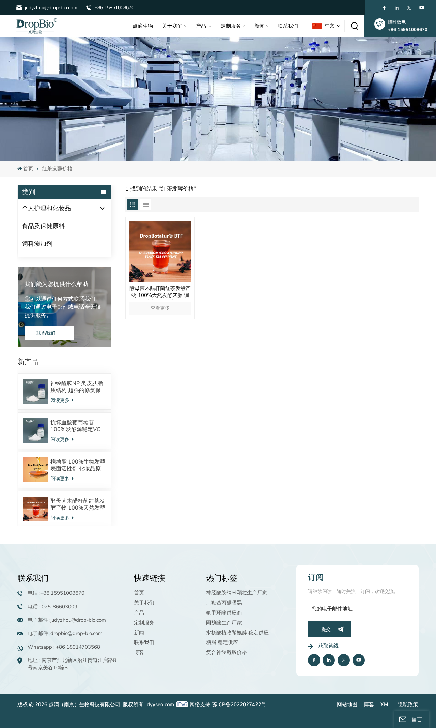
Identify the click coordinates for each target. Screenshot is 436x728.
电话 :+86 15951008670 (56, 593)
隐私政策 (408, 704)
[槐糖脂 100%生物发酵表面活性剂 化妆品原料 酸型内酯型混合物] (35, 469)
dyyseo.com (160, 704)
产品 (201, 25)
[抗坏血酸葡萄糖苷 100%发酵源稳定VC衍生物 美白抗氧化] (35, 430)
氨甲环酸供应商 (224, 612)
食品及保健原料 (43, 226)
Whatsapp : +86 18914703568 (64, 646)
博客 (139, 652)
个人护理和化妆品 (46, 208)
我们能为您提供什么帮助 (56, 284)
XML (385, 704)
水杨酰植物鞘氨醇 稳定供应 (237, 632)
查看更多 (160, 308)
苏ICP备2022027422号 (239, 704)
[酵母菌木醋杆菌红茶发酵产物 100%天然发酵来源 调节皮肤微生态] (35, 509)
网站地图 (347, 704)
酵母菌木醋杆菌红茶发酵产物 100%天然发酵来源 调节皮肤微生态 (77, 504)
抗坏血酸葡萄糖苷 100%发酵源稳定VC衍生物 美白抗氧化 (75, 426)
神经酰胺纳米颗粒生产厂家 (236, 592)
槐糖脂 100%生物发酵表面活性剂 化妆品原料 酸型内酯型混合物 (77, 465)
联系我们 (288, 25)
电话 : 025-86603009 (52, 606)
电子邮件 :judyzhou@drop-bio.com (67, 620)
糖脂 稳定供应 (222, 642)
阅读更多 (60, 400)
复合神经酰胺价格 (226, 652)
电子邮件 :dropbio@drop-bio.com (65, 633)
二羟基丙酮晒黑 (224, 602)
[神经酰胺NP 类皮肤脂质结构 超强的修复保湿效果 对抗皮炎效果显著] (35, 391)
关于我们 (172, 25)
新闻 (259, 25)
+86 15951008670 (114, 7)
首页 (28, 168)
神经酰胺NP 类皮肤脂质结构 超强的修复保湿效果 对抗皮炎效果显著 (76, 387)
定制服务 (231, 25)
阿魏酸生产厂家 (224, 622)
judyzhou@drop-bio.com (51, 7)
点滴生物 (143, 25)
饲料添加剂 (37, 244)
